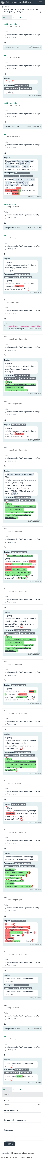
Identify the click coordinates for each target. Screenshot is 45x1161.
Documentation (6, 1157)
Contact (31, 1153)
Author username (11, 1110)
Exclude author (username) (15, 1120)
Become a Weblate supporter (23, 1157)
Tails (7, 6)
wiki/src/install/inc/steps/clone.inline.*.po (21, 9)
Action (6, 1100)
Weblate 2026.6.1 (15, 1153)
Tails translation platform (18, 2)
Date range (8, 1130)
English (7, 78)
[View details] (5, 43)
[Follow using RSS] (40, 11)
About (24, 1153)
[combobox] (21, 1104)
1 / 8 (14, 17)
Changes (19, 11)
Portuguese (9, 11)
